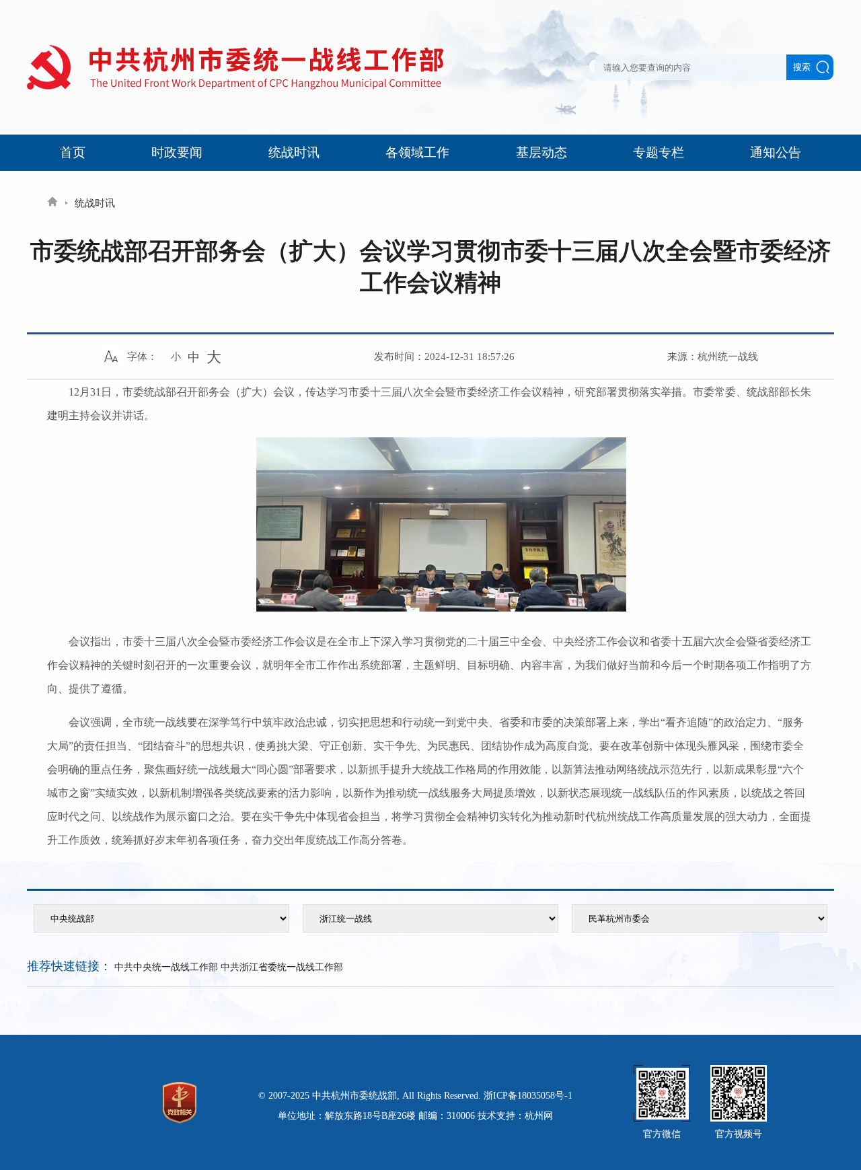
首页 (72, 152)
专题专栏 (658, 152)
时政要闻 (176, 152)
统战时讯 (294, 152)
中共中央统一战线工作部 (166, 967)
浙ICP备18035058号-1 (528, 1096)
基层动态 (541, 152)
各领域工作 (417, 152)
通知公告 (775, 152)
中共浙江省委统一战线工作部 (282, 967)
